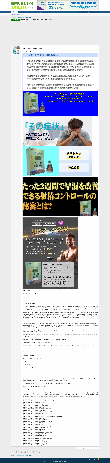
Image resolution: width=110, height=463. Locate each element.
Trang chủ (94, 459)
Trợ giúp (89, 459)
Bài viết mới (13, 14)
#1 (97, 46)
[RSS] (98, 459)
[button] (26, 12)
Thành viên (22, 12)
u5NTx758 (14, 22)
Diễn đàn (14, 12)
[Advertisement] (55, 34)
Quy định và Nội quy (81, 459)
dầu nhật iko (25, 22)
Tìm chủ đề (19, 14)
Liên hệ (74, 459)
